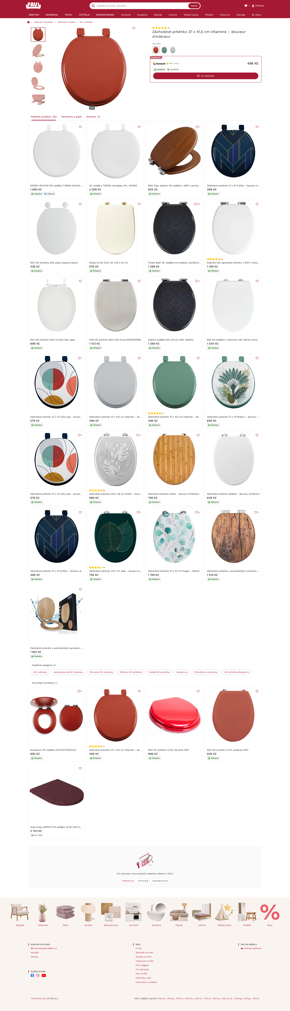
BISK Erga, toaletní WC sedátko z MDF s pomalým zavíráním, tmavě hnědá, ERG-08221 (194, 185)
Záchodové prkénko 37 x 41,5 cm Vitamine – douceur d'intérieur (123, 416)
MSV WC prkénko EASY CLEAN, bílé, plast (52, 339)
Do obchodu (207, 76)
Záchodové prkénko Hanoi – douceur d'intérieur (173, 494)
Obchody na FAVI (144, 952)
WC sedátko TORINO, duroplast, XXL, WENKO (113, 185)
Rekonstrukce (111, 925)
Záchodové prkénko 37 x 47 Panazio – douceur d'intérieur (237, 416)
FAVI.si (256, 998)
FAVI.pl (171, 998)
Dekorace (43, 925)
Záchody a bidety (67, 22)
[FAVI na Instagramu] (37, 975)
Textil (65, 925)
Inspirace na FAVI (145, 961)
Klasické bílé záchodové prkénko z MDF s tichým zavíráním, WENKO (243, 262)
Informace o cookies (146, 982)
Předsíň (247, 925)
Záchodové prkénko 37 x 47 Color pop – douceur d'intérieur (62, 416)
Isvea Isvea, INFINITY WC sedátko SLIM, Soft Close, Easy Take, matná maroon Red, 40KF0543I (80, 827)
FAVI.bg (238, 998)
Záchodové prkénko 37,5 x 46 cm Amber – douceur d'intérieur (122, 494)
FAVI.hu (189, 998)
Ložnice (202, 925)
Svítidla (88, 925)
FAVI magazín (142, 965)
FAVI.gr (247, 998)
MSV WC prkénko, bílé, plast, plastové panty (53, 262)
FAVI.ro (180, 998)
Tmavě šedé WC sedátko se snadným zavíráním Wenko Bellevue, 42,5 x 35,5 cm (191, 262)
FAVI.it (207, 998)
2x (222, 259)
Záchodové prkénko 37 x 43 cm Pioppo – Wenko (173, 571)
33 (198, 204)
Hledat (194, 6)
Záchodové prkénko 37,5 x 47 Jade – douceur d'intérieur (119, 571)
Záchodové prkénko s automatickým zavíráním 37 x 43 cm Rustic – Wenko (246, 571)
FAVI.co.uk (227, 998)
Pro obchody (142, 969)
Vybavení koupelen (43, 22)
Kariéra (34, 957)
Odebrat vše (128, 881)
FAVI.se (217, 998)
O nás (139, 948)
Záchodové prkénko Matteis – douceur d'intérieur (233, 494)
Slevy (269, 925)
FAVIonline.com (39, 998)
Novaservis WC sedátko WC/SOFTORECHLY (53, 750)
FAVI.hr (199, 998)
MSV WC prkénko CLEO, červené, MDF (168, 750)
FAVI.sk (162, 998)
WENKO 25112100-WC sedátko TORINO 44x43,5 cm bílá (59, 185)
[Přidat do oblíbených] (133, 28)
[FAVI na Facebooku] (32, 975)
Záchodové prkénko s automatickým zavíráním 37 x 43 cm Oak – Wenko (68, 648)
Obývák (179, 925)
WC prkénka (86, 22)
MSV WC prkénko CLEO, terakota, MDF (227, 750)
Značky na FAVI (143, 957)
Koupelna (156, 925)
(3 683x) (175, 63)
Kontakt (35, 952)
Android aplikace (253, 948)
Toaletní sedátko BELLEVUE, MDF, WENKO (170, 339)
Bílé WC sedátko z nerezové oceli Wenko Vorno (232, 339)
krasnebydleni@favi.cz (45, 948)
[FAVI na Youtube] (44, 975)
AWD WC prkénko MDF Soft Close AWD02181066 (115, 339)
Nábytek (20, 925)
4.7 (170, 63)
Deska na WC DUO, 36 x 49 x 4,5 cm (108, 262)
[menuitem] (33, 14)
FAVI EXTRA (141, 973)
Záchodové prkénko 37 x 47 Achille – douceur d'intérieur (237, 185)
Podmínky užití (143, 978)
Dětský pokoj (224, 925)
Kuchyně (133, 925)
